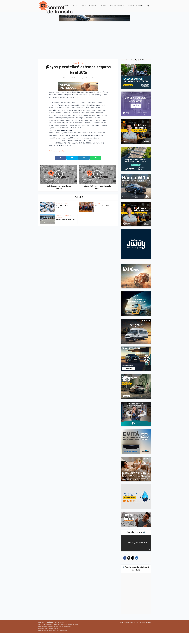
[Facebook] (124, 558)
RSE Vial (97, 204)
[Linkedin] (136, 558)
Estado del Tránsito (145, 622)
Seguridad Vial (78, 63)
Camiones (59, 204)
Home (121, 622)
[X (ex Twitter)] (128, 558)
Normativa (66, 204)
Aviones (104, 6)
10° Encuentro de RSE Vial (103, 206)
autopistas (59, 215)
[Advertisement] (94, 41)
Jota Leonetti (89, 78)
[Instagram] (132, 558)
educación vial (55, 151)
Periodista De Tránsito (135, 6)
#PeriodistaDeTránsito (131, 622)
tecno (64, 151)
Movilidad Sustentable (117, 6)
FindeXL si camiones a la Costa (65, 219)
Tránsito (66, 6)
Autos (75, 6)
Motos (84, 6)
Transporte (93, 6)
